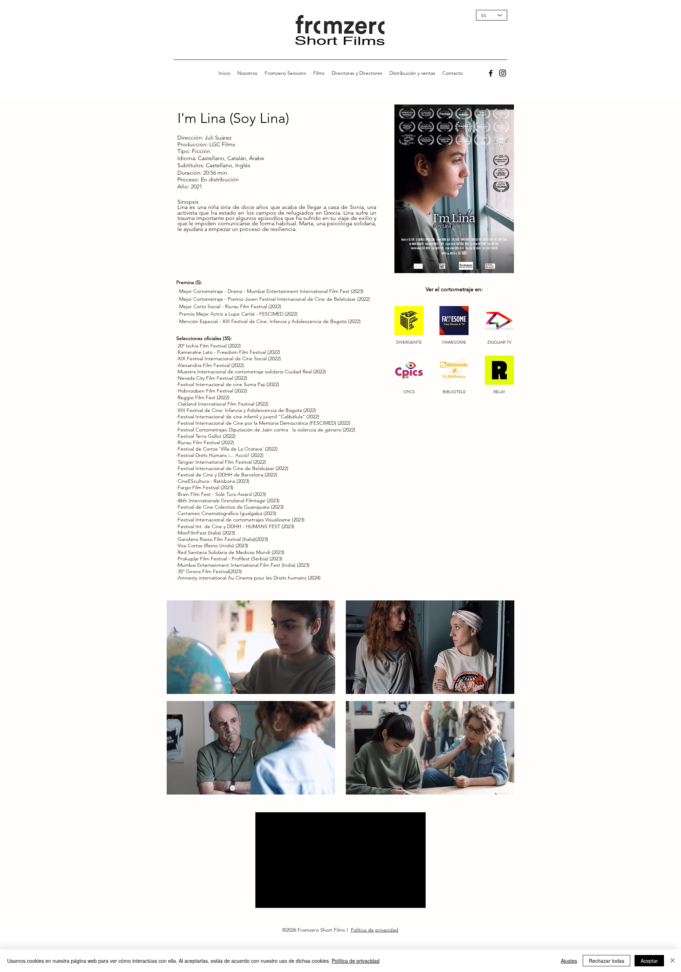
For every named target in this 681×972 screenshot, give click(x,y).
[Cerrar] (672, 960)
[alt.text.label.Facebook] (490, 73)
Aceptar (649, 960)
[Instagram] (502, 73)
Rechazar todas (606, 960)
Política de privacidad (374, 930)
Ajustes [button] (569, 960)
